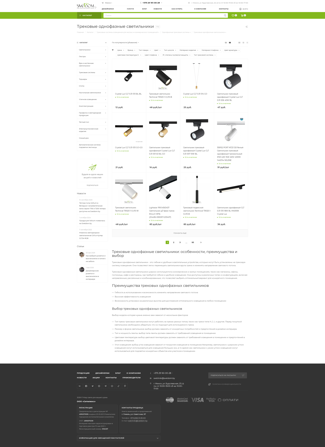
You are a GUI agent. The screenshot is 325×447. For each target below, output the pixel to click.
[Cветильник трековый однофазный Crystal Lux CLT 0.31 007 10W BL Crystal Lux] (197, 129)
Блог (118, 373)
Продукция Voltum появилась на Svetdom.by (92, 222)
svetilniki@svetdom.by (164, 378)
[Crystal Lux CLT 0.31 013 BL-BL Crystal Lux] (129, 76)
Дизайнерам (102, 373)
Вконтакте (79, 386)
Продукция (83, 373)
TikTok (118, 386)
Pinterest (125, 386)
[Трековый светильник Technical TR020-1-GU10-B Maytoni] (163, 76)
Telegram (105, 386)
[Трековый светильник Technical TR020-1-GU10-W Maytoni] (129, 189)
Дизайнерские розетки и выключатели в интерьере (92, 275)
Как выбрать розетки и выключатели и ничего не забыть (95, 258)
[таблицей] (247, 42)
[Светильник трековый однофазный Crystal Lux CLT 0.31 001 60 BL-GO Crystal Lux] (163, 129)
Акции (96, 378)
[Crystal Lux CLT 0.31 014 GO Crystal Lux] (197, 76)
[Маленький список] (226, 42)
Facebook (86, 386)
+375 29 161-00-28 (151, 3)
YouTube (112, 386)
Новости (81, 193)
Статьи (80, 246)
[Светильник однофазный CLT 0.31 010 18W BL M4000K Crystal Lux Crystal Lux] (231, 189)
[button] (312, 354)
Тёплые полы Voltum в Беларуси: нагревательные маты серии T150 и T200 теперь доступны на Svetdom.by (92, 207)
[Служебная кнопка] (201, 242)
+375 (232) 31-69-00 (137, 418)
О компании (134, 373)
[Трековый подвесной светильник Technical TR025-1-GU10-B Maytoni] (197, 189)
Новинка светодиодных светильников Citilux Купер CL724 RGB (91, 235)
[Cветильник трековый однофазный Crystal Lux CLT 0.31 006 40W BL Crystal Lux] (231, 76)
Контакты (111, 378)
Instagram (99, 386)
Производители (132, 378)
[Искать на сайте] (225, 15)
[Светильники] (87, 6)
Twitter (92, 386)
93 (193, 242)
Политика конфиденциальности (226, 384)
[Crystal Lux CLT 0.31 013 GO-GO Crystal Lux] (129, 129)
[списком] (243, 42)
